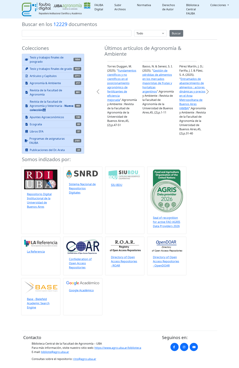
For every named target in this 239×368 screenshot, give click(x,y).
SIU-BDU (116, 185)
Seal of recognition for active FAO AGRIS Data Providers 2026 (166, 222)
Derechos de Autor (168, 7)
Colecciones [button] (218, 5)
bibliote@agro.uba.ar (55, 352)
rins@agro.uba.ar (84, 359)
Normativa (144, 5)
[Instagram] (184, 347)
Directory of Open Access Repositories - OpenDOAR (166, 261)
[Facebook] (174, 347)
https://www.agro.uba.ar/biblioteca (117, 348)
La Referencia (36, 251)
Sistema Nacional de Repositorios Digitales (82, 188)
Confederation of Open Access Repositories (80, 263)
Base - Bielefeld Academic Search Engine (38, 303)
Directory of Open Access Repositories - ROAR (124, 261)
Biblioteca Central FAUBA (192, 9)
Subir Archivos (120, 7)
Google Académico (81, 290)
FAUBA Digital (98, 7)
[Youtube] (194, 347)
